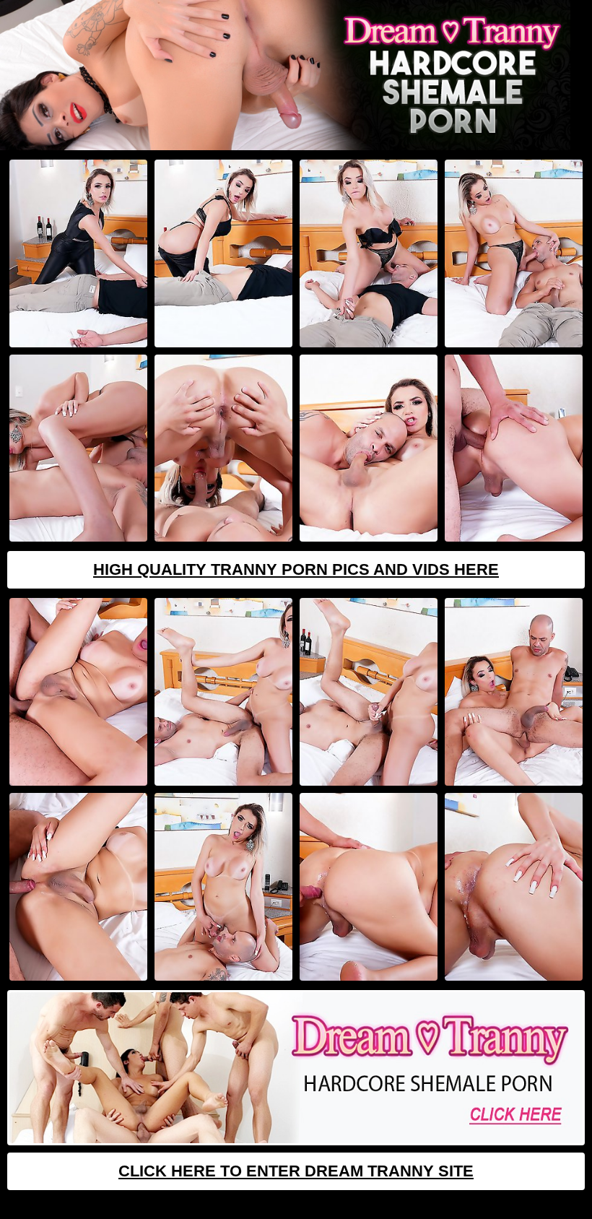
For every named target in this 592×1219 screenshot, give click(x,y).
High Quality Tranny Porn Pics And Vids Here (296, 569)
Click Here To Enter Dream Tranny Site (296, 1171)
